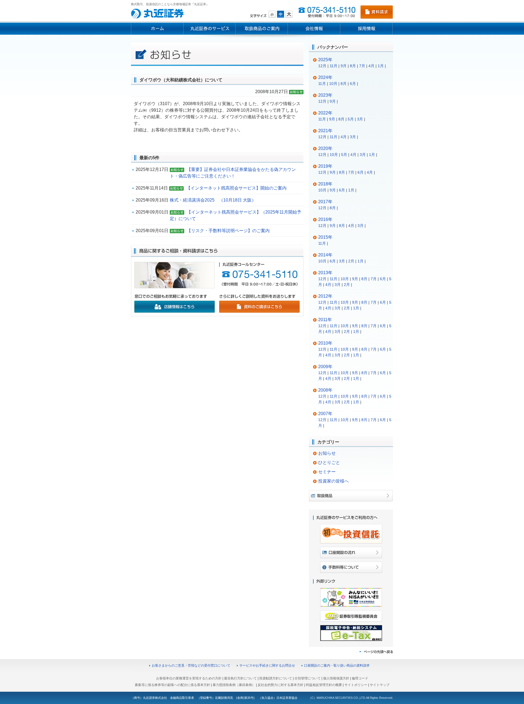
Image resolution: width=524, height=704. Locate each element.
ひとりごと (329, 462)
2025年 (325, 59)
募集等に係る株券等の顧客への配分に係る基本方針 (172, 685)
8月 (353, 66)
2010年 (325, 343)
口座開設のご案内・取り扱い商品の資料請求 (337, 665)
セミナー (327, 471)
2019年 (325, 166)
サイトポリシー (355, 685)
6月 (353, 83)
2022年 (325, 113)
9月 (344, 66)
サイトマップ (379, 685)
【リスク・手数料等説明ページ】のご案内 (228, 230)
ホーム (157, 29)
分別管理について (307, 678)
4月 (371, 66)
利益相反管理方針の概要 (324, 685)
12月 (322, 66)
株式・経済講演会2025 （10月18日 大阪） (213, 200)
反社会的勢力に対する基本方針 (280, 685)
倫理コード (360, 678)
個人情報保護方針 (336, 678)
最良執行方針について (240, 678)
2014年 (325, 255)
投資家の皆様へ (333, 481)
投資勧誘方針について (275, 678)
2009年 (325, 366)
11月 (333, 66)
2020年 (325, 148)
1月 (381, 66)
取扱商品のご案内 (262, 29)
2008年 (325, 390)
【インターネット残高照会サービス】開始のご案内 (236, 188)
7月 (362, 66)
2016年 (325, 219)
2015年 (325, 237)
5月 (351, 119)
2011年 (325, 319)
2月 (351, 261)
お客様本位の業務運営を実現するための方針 (189, 678)
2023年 (325, 95)
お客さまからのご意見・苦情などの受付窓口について (191, 665)
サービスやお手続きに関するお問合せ (267, 665)
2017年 (325, 201)
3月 (360, 119)
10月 (333, 83)
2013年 (325, 272)
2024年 (325, 77)
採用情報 (366, 29)
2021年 (325, 130)
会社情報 (314, 29)
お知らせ (327, 453)
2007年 (325, 413)
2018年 (325, 184)
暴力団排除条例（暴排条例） (234, 685)
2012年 (325, 296)
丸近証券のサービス (209, 29)
